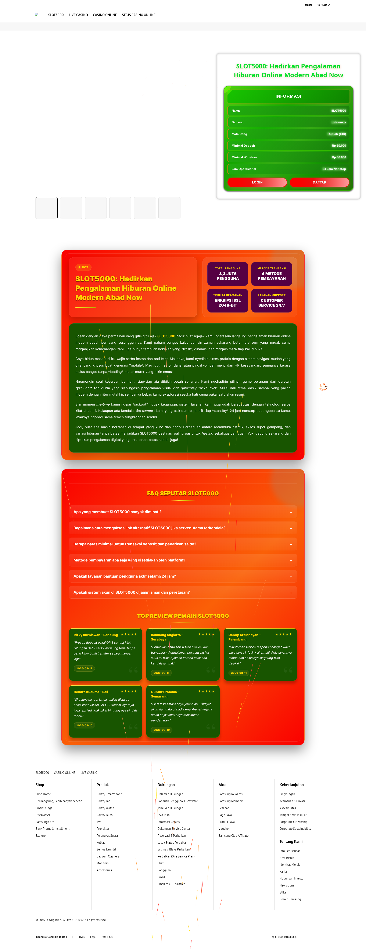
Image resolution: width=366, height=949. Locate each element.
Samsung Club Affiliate (233, 836)
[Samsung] (36, 14)
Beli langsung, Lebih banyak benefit (59, 801)
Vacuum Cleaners (108, 856)
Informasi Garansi (169, 822)
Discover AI (43, 815)
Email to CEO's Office (172, 884)
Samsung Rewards (231, 794)
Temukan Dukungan (170, 808)
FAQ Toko (164, 815)
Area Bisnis (287, 858)
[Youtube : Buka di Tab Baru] (327, 937)
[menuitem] (56, 15)
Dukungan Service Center (174, 829)
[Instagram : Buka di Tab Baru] (319, 937)
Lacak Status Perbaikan (172, 843)
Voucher (224, 829)
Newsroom (287, 885)
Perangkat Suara (107, 836)
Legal (93, 936)
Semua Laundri (106, 849)
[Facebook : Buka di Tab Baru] (303, 937)
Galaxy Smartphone (109, 794)
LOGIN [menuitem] (308, 5)
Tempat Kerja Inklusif (293, 815)
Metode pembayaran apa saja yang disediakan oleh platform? (129, 560)
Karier (283, 872)
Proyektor (103, 829)
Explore (41, 836)
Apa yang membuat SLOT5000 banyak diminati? (117, 512)
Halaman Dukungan (170, 794)
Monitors (102, 863)
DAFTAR (319, 182)
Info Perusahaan (290, 851)
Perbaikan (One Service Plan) (176, 856)
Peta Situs (106, 936)
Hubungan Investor (292, 878)
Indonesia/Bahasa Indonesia (51, 936)
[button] (34, 35)
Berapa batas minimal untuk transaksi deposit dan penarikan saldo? (134, 544)
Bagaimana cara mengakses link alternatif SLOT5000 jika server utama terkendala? (149, 528)
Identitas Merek (290, 865)
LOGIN (257, 182)
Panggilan (164, 870)
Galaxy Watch (105, 808)
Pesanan (224, 808)
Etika (283, 892)
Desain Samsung (291, 899)
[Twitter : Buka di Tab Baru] (311, 937)
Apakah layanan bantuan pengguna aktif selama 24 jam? (124, 576)
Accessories (104, 870)
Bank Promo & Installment (52, 829)
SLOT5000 (166, 336)
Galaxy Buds (104, 815)
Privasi (81, 936)
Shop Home (43, 794)
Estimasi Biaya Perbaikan (174, 849)
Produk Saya (227, 822)
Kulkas (101, 843)
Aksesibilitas (288, 808)
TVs (99, 822)
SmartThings (44, 808)
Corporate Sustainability (296, 829)
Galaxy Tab (103, 801)
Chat (161, 863)
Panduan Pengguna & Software (178, 801)
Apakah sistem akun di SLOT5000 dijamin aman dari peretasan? (131, 592)
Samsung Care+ (46, 822)
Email (161, 877)
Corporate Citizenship (294, 822)
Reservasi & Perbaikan (172, 836)
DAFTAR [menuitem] (322, 5)
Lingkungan (287, 794)
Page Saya (225, 815)
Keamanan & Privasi (292, 801)
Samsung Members (231, 801)
